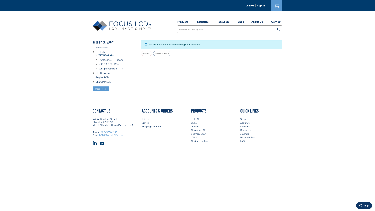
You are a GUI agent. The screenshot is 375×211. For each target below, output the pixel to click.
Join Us (250, 5)
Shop (241, 21)
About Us (257, 21)
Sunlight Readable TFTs (110, 68)
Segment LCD (198, 133)
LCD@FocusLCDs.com (111, 135)
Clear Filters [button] (100, 88)
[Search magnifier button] (278, 29)
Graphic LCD (102, 77)
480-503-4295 (109, 132)
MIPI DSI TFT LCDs (108, 64)
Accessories (102, 47)
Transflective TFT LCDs (110, 59)
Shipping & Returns (151, 126)
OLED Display (103, 73)
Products (182, 21)
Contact (276, 21)
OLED (194, 122)
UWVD (194, 137)
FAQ (242, 141)
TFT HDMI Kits (106, 55)
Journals (244, 133)
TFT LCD (100, 51)
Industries (202, 21)
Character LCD (103, 81)
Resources (223, 21)
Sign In (261, 5)
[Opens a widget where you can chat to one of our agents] (364, 206)
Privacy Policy (247, 137)
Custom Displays (199, 141)
